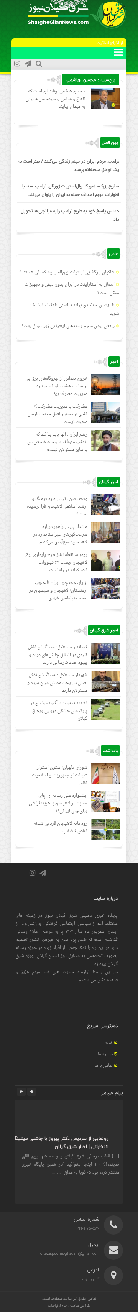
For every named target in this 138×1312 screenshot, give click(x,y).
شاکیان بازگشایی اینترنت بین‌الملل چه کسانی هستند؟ (67, 272)
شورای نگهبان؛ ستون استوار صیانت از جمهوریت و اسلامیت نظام (59, 775)
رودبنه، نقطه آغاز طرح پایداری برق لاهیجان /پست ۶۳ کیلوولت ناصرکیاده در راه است (56, 562)
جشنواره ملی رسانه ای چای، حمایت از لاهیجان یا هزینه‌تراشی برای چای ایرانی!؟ (58, 803)
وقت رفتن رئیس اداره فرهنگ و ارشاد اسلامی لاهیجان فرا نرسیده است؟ (57, 506)
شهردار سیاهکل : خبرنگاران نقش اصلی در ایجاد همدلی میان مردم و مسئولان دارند (57, 683)
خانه (109, 1043)
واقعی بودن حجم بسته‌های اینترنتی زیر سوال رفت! (68, 326)
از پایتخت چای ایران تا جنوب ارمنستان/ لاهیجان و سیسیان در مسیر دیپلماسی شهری (58, 590)
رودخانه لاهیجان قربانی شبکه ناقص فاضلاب (60, 827)
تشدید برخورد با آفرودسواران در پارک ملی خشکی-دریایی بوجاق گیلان (58, 711)
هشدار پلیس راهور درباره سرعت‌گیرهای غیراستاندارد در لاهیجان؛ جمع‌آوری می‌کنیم (60, 534)
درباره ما (105, 1054)
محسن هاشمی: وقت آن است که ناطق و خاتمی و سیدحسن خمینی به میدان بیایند (55, 99)
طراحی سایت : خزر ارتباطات (69, 1305)
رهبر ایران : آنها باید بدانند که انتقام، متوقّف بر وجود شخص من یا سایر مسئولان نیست (57, 442)
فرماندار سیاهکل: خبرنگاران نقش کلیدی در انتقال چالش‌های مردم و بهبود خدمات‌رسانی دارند (57, 655)
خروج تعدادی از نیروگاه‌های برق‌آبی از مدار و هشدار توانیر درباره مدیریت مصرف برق (56, 386)
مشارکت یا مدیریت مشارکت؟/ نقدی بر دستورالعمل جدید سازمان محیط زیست (57, 414)
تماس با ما (104, 1066)
